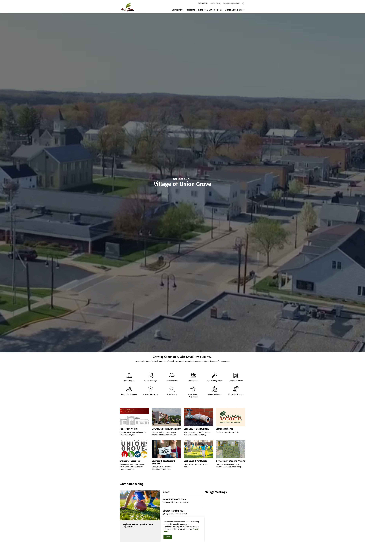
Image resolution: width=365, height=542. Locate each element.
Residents (190, 10)
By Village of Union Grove (170, 502)
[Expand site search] (243, 3)
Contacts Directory (215, 3)
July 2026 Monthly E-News (173, 511)
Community (177, 10)
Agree (167, 537)
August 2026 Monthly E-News (175, 499)
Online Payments (203, 3)
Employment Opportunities (231, 3)
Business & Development (209, 10)
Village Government (234, 10)
